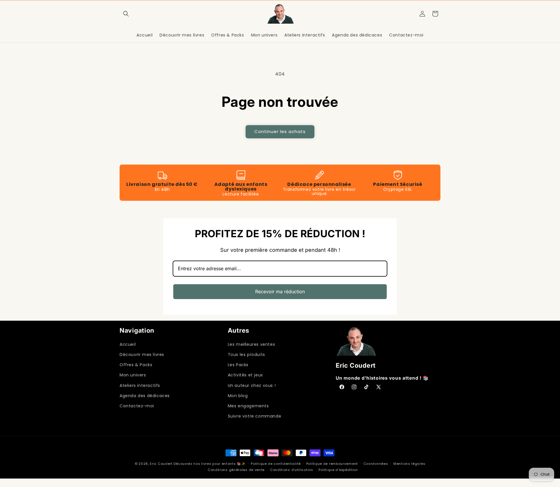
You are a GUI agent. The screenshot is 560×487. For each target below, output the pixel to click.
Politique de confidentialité (276, 463)
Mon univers (133, 375)
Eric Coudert (162, 463)
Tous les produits (246, 354)
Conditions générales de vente (236, 469)
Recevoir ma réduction (280, 291)
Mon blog (238, 396)
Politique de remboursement (332, 463)
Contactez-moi (137, 406)
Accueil (128, 344)
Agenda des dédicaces (145, 396)
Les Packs (238, 365)
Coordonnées (375, 463)
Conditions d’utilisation (291, 469)
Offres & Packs (136, 365)
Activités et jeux (245, 375)
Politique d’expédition (338, 469)
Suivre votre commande (254, 416)
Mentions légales (409, 463)
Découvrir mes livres (142, 354)
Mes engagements (248, 406)
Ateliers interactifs (140, 385)
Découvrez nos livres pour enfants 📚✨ (209, 463)
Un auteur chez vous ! (252, 385)
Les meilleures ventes (251, 344)
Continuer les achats (280, 131)
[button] (126, 13)
